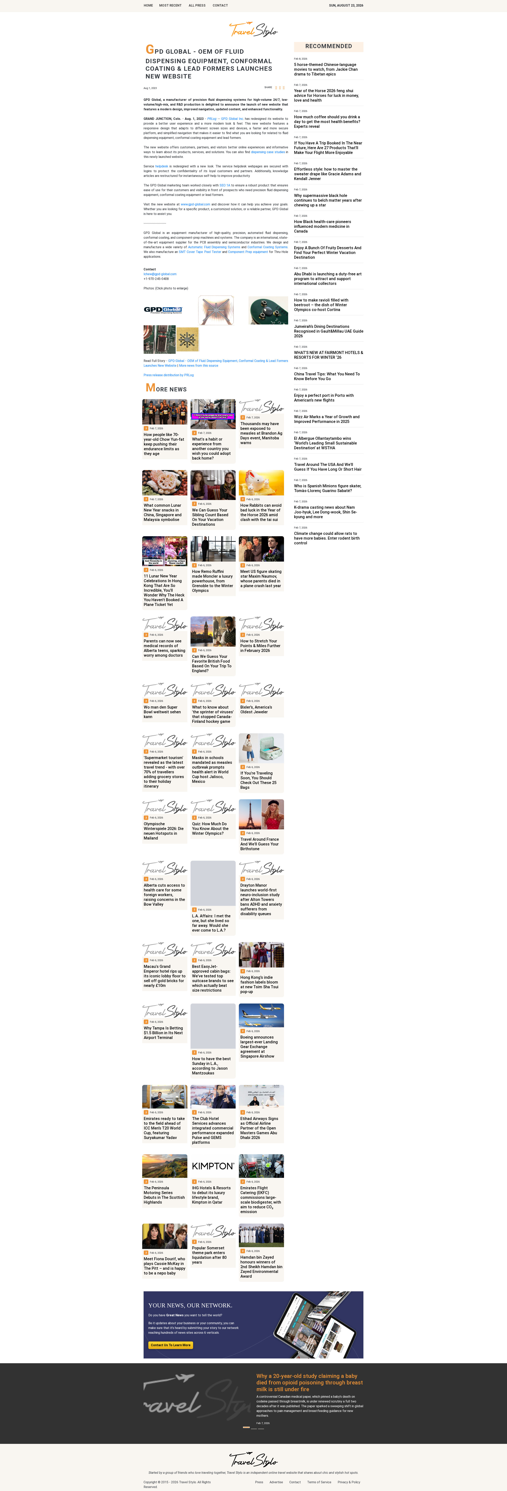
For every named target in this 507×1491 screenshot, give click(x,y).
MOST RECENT (170, 5)
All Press (197, 5)
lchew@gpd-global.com (160, 274)
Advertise (276, 1482)
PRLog (211, 119)
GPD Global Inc (232, 119)
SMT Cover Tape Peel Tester (200, 252)
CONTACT (220, 5)
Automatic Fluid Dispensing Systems (214, 247)
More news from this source (198, 365)
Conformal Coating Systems (268, 247)
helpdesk (161, 166)
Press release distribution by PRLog (169, 375)
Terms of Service (319, 1482)
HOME (148, 5)
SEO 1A (225, 185)
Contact (295, 1482)
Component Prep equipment (248, 252)
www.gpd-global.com (195, 204)
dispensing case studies (268, 152)
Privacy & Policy (349, 1482)
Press (259, 1482)
